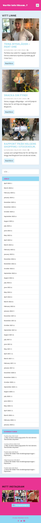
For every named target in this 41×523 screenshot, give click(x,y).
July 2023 (7, 226)
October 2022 (8, 268)
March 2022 (8, 302)
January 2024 (8, 197)
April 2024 (7, 183)
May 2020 (7, 406)
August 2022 (8, 278)
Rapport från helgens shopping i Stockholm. (20, 145)
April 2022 (7, 297)
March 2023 (8, 245)
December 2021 (9, 316)
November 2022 (9, 264)
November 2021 (9, 320)
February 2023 (8, 249)
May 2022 (7, 292)
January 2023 (8, 254)
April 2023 (7, 240)
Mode (23, 50)
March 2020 (8, 415)
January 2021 (8, 368)
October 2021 (8, 325)
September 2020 (9, 387)
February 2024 (8, 193)
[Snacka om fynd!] (20, 81)
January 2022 (8, 311)
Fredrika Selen (9, 50)
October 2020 (8, 382)
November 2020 (9, 377)
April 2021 (7, 354)
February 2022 (8, 306)
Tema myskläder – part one (17, 45)
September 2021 (9, 330)
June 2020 (7, 401)
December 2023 (9, 202)
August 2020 (8, 392)
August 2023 (8, 221)
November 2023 (9, 207)
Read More (9, 63)
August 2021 (8, 335)
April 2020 (7, 410)
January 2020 (8, 425)
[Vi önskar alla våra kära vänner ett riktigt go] (8, 496)
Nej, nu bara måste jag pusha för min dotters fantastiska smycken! (20, 438)
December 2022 (9, 259)
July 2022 (7, 283)
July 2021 (7, 339)
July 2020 (7, 396)
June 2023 (7, 231)
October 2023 (8, 212)
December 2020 (9, 373)
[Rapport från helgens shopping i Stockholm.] (20, 129)
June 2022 (7, 287)
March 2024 (8, 188)
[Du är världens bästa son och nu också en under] (21, 496)
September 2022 (9, 273)
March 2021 (8, 358)
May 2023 (7, 235)
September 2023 (9, 216)
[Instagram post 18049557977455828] (33, 496)
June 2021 (7, 344)
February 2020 (8, 420)
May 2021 (7, 349)
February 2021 (8, 363)
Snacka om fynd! (16, 95)
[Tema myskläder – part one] (20, 29)
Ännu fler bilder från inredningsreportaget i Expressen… (19, 454)
